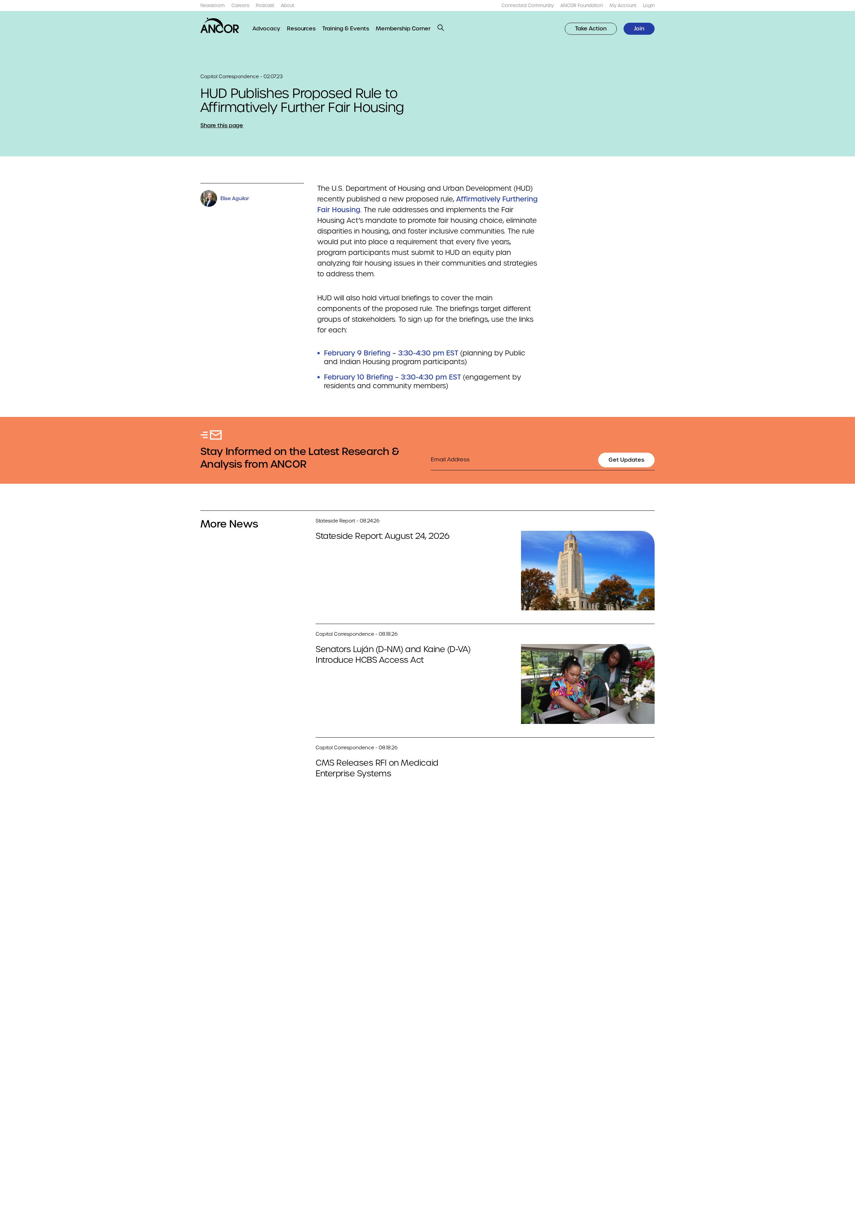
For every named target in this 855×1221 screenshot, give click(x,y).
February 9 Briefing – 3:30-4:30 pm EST (391, 353)
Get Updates (626, 459)
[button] (441, 27)
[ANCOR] (219, 25)
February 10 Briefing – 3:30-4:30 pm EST (392, 377)
